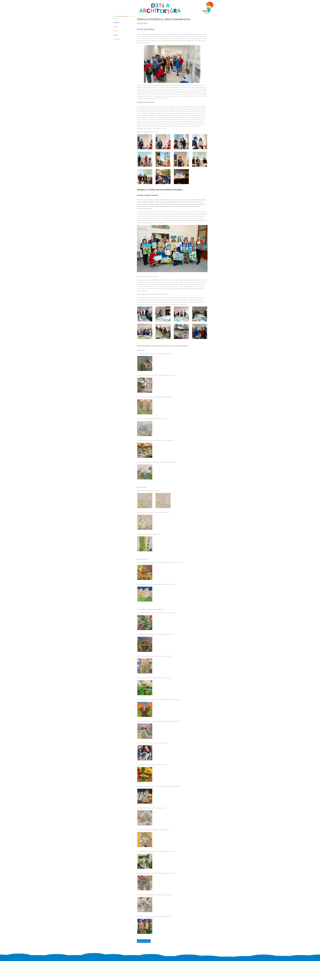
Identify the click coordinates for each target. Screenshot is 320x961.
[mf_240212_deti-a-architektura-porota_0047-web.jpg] (181, 314)
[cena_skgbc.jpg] (145, 905)
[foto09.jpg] (163, 176)
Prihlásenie (116, 39)
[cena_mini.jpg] (145, 818)
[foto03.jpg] (200, 142)
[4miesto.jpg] (145, 428)
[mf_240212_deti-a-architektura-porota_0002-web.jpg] (181, 331)
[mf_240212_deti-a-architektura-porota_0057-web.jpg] (200, 314)
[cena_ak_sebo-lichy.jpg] (145, 731)
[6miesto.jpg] (145, 472)
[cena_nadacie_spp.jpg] (145, 774)
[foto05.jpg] (163, 159)
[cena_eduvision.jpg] (145, 861)
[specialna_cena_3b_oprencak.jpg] (163, 500)
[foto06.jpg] (181, 159)
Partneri (115, 26)
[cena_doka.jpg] (145, 883)
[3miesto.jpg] (145, 407)
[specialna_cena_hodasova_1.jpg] (145, 544)
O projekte (116, 22)
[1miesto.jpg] (145, 363)
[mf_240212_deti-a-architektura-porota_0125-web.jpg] (145, 331)
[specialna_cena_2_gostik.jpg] (145, 522)
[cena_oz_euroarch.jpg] (145, 572)
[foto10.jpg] (181, 176)
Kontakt (115, 35)
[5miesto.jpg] (145, 450)
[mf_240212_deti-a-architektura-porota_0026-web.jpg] (145, 314)
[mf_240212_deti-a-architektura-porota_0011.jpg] (200, 331)
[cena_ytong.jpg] (145, 839)
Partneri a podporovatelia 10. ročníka (148, 132)
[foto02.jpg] (181, 142)
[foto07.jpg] (200, 159)
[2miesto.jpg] (145, 385)
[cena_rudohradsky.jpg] (145, 709)
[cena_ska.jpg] (145, 753)
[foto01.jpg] (163, 142)
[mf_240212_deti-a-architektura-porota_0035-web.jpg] (163, 314)
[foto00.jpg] (145, 142)
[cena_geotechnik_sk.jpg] (145, 688)
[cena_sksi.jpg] (145, 666)
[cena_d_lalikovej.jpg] (145, 594)
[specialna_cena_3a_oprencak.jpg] (145, 500)
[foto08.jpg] (145, 176)
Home (115, 18)
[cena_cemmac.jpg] (145, 644)
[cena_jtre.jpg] (145, 622)
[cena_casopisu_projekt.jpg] (145, 926)
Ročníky (115, 31)
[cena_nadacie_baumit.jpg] (145, 796)
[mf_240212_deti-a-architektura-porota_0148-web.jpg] (163, 331)
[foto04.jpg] (145, 159)
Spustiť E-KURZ (144, 941)
